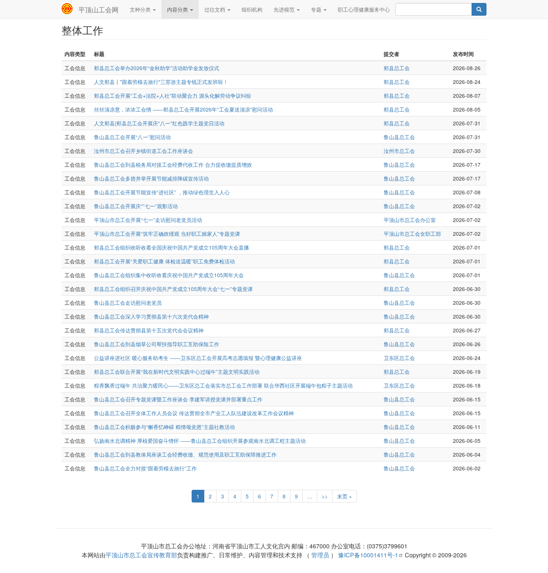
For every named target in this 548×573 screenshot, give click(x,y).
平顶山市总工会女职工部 (412, 233)
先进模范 (285, 9)
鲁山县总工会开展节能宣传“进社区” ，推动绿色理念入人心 (162, 192)
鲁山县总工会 (399, 137)
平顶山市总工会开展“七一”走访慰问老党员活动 (148, 219)
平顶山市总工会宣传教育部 (141, 555)
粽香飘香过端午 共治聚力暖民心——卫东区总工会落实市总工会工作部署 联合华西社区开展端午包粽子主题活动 (223, 385)
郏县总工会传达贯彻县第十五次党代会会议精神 (149, 330)
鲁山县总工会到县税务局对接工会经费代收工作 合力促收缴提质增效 (173, 164)
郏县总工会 (397, 68)
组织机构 (252, 9)
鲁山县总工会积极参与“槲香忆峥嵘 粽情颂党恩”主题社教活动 (164, 426)
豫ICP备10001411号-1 (368, 555)
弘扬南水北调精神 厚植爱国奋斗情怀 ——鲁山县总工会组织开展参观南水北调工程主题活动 (200, 440)
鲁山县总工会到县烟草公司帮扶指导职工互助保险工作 (156, 344)
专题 (317, 9)
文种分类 (141, 9)
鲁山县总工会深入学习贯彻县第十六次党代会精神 (151, 316)
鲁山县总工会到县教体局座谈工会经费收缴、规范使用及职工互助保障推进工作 (185, 454)
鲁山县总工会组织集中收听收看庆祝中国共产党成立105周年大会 (169, 275)
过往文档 (215, 9)
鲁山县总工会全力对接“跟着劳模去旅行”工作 (145, 468)
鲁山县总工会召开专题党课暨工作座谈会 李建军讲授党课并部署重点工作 (178, 399)
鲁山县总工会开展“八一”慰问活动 (132, 137)
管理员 (320, 555)
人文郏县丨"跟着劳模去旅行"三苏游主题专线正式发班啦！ (161, 81)
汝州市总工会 (399, 150)
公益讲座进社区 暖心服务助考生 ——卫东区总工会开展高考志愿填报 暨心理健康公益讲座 (198, 357)
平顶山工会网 (98, 9)
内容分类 (178, 9)
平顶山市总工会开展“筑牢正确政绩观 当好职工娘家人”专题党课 (167, 233)
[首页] (70, 8)
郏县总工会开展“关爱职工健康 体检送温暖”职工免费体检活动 (164, 261)
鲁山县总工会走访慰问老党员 (128, 302)
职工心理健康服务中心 (364, 9)
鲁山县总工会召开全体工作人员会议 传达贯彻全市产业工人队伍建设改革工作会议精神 (194, 413)
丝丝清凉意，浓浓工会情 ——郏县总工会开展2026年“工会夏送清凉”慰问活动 (183, 109)
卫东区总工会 (399, 357)
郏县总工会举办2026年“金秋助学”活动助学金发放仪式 (156, 68)
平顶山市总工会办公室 (410, 219)
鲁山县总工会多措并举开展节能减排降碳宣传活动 (151, 178)
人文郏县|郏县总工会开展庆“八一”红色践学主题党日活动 (159, 123)
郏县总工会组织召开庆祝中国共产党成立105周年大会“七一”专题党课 (173, 288)
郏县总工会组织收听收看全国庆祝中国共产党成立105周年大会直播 (171, 247)
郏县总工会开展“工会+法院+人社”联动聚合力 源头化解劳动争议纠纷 (172, 95)
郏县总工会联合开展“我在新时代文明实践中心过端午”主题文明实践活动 (176, 371)
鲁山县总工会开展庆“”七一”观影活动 (136, 206)
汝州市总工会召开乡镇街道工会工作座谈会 (143, 150)
